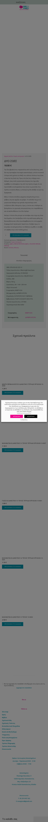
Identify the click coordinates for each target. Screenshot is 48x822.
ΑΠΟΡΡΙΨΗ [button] (30, 416)
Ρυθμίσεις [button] (24, 419)
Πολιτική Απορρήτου (24, 413)
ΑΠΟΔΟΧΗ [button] (16, 416)
